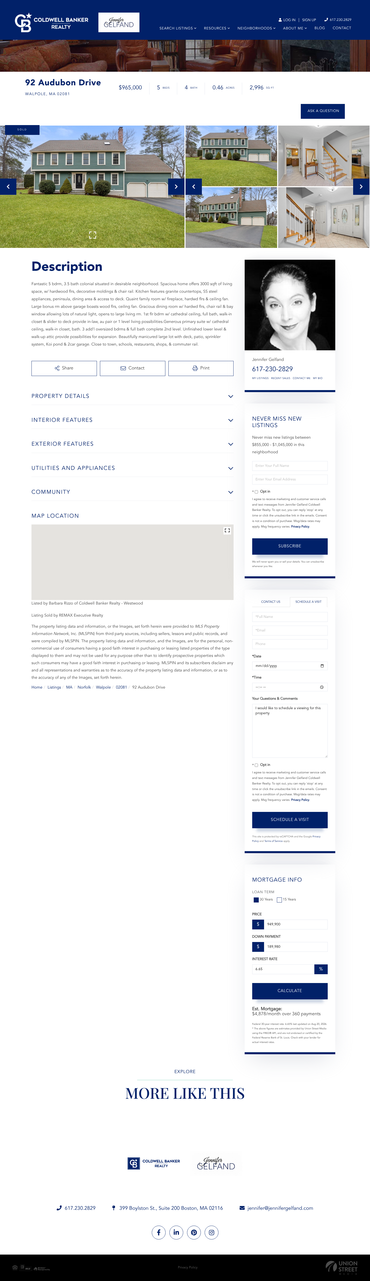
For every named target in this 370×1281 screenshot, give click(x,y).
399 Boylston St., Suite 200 (170, 1208)
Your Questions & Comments (275, 699)
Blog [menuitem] (320, 28)
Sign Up (309, 20)
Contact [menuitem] (342, 28)
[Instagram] (211, 1232)
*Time (257, 678)
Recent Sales (280, 378)
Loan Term (263, 892)
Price (257, 914)
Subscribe (289, 546)
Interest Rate (265, 959)
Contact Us (270, 602)
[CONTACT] (323, 111)
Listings (54, 688)
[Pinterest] (194, 1232)
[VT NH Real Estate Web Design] (341, 1268)
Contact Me (301, 378)
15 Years (289, 899)
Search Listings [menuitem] (176, 28)
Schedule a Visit (308, 602)
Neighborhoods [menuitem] (255, 28)
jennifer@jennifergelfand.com (280, 1208)
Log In (288, 20)
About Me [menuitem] (293, 28)
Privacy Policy (300, 526)
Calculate (290, 991)
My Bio (318, 378)
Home (37, 688)
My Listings (260, 378)
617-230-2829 (272, 369)
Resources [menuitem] (215, 28)
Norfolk (84, 688)
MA (69, 688)
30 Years (266, 899)
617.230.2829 (340, 20)
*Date (256, 656)
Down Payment (266, 937)
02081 (121, 688)
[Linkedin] (176, 1232)
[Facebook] (159, 1232)
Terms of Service (273, 841)
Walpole (103, 688)
